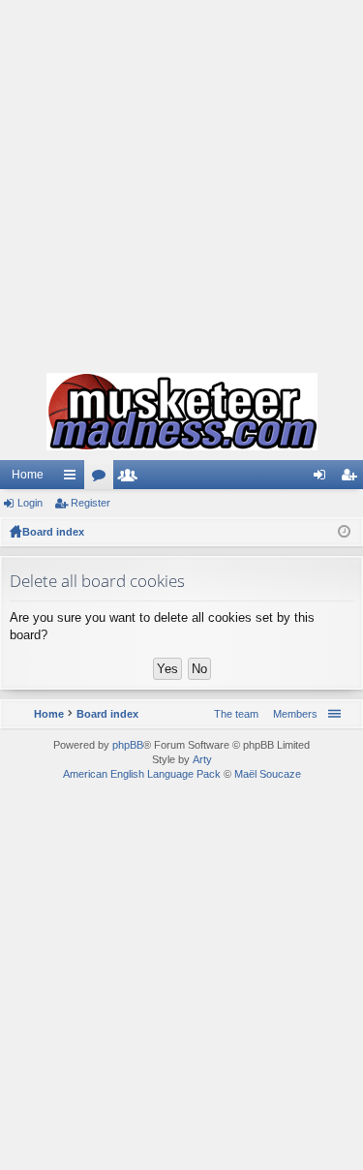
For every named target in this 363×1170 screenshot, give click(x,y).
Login (30, 502)
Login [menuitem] (323, 478)
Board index (53, 532)
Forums (102, 478)
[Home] (181, 411)
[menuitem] (291, 714)
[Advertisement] (181, 181)
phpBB (127, 745)
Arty (202, 759)
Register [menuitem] (352, 478)
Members (131, 478)
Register (90, 502)
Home (28, 474)
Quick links (73, 478)
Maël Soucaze (267, 774)
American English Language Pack (142, 774)
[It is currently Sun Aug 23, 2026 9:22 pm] (344, 532)
